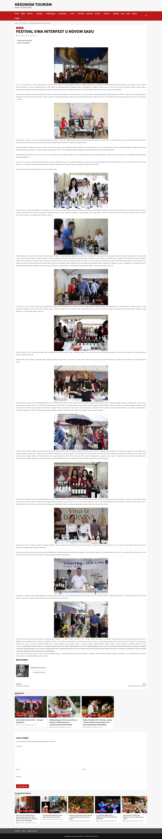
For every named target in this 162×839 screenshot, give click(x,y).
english (17, 18)
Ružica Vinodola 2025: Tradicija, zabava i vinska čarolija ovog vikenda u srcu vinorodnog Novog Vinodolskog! (97, 722)
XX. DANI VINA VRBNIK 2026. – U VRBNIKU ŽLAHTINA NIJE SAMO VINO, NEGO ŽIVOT (106, 817)
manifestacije (50, 14)
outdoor (106, 14)
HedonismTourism (21, 35)
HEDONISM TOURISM (33, 4)
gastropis (89, 14)
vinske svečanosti (106, 715)
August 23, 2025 (97, 727)
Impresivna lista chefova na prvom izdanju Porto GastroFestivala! (52, 816)
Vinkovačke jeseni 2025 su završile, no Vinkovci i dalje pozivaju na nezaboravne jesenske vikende (63, 722)
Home (17, 14)
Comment (19, 746)
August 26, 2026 (30, 823)
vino (35, 713)
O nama (23, 831)
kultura (134, 14)
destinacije (62, 14)
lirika (128, 14)
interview (81, 14)
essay (122, 14)
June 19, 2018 (31, 35)
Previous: (22, 685)
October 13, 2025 (30, 725)
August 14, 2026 (110, 821)
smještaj (116, 14)
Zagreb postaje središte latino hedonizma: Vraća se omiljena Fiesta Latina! (133, 817)
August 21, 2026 (84, 821)
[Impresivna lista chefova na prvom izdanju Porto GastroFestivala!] (54, 804)
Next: (137, 685)
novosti (29, 14)
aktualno (86, 715)
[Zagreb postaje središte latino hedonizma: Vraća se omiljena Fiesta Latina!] (134, 804)
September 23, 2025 (65, 727)
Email (84, 769)
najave (23, 14)
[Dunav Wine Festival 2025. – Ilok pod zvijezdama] (31, 707)
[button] (146, 15)
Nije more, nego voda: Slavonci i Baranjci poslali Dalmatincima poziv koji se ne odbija (81, 817)
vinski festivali (20, 715)
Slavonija (67, 715)
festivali (23, 713)
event (72, 14)
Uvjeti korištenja (32, 831)
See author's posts (39, 672)
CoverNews (86, 836)
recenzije (39, 14)
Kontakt (17, 831)
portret (97, 14)
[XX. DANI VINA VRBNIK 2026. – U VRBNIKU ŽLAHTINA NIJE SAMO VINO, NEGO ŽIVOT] (107, 804)
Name (18, 769)
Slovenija (32, 811)
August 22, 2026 (57, 819)
